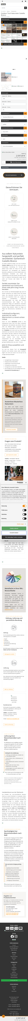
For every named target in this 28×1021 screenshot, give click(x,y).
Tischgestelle (14, 969)
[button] (14, 22)
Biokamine (4, 809)
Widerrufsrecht (14, 950)
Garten (14, 970)
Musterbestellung (14, 956)
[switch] (24, 510)
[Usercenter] (22, 1)
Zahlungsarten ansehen (9, 654)
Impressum (14, 986)
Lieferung (6, 668)
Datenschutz (14, 991)
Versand (14, 945)
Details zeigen (20, 524)
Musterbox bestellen (11, 429)
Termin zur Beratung (9, 724)
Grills (13, 808)
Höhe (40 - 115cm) (6, 107)
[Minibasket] (25, 1)
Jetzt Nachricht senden (11, 454)
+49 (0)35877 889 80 (14, 458)
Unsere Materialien (14, 948)
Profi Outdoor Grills (14, 974)
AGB (14, 989)
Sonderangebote (14, 975)
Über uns (14, 988)
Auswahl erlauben (14, 532)
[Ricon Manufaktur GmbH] (8, 152)
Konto (14, 959)
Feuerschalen (21, 808)
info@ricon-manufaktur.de (13, 718)
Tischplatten (14, 967)
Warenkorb (14, 958)
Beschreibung (5, 167)
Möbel (14, 966)
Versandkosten (23, 157)
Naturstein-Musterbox (14, 413)
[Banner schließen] (25, 482)
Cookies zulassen (14, 528)
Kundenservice (7, 705)
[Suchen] (25, 8)
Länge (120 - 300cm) (6, 96)
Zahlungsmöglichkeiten (14, 946)
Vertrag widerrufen (14, 980)
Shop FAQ (14, 964)
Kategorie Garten (9, 609)
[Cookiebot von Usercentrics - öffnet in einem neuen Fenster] (17, 482)
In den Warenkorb (16, 162)
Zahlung (5, 632)
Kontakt (14, 954)
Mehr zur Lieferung (9, 689)
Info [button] (25, 113)
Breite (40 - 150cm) (6, 101)
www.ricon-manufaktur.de (12, 914)
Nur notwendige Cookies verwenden (14, 537)
